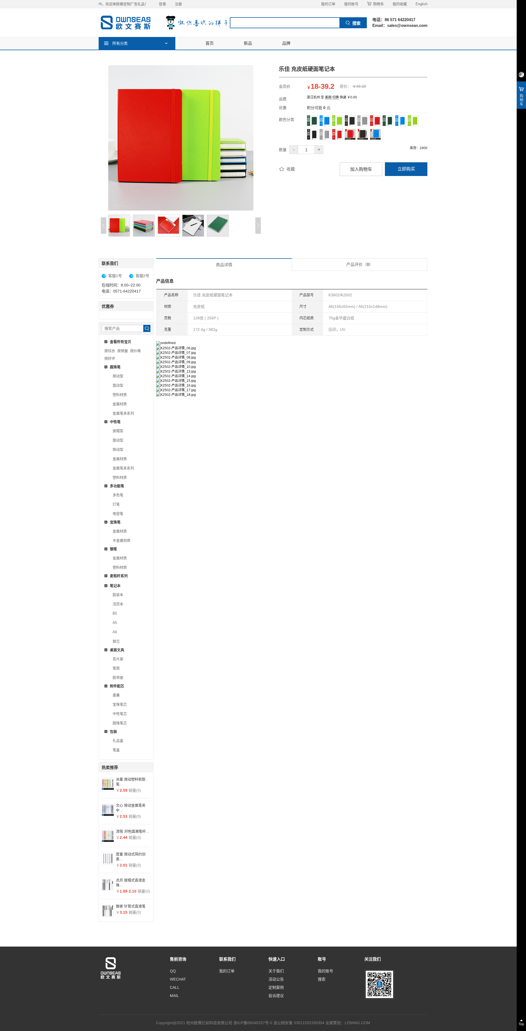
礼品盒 (118, 741)
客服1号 (115, 276)
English (421, 4)
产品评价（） (359, 264)
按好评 (109, 358)
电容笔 (118, 514)
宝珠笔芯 (120, 704)
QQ (173, 971)
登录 (162, 4)
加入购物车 (361, 169)
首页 (209, 43)
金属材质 (120, 404)
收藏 (291, 169)
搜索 (321, 979)
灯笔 (116, 504)
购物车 (378, 4)
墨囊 (116, 695)
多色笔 (118, 495)
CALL (174, 987)
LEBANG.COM (357, 1023)
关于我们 (276, 971)
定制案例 (276, 987)
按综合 (109, 351)
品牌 (286, 43)
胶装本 (118, 595)
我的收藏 (400, 4)
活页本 (118, 604)
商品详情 (224, 264)
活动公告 (276, 979)
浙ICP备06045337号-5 (252, 1023)
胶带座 (118, 677)
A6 (115, 632)
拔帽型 (118, 431)
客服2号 (142, 276)
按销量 (122, 351)
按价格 (135, 351)
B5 (115, 613)
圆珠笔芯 (120, 723)
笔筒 (116, 668)
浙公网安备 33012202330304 (298, 1023)
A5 (115, 623)
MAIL (174, 995)
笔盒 (116, 750)
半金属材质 (121, 540)
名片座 (118, 659)
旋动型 (118, 385)
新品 (248, 43)
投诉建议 (276, 995)
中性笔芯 (120, 714)
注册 (178, 4)
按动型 (118, 376)
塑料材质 (120, 395)
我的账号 (351, 4)
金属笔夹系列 (123, 413)
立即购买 (406, 169)
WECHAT (178, 979)
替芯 (116, 641)
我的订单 (328, 4)
